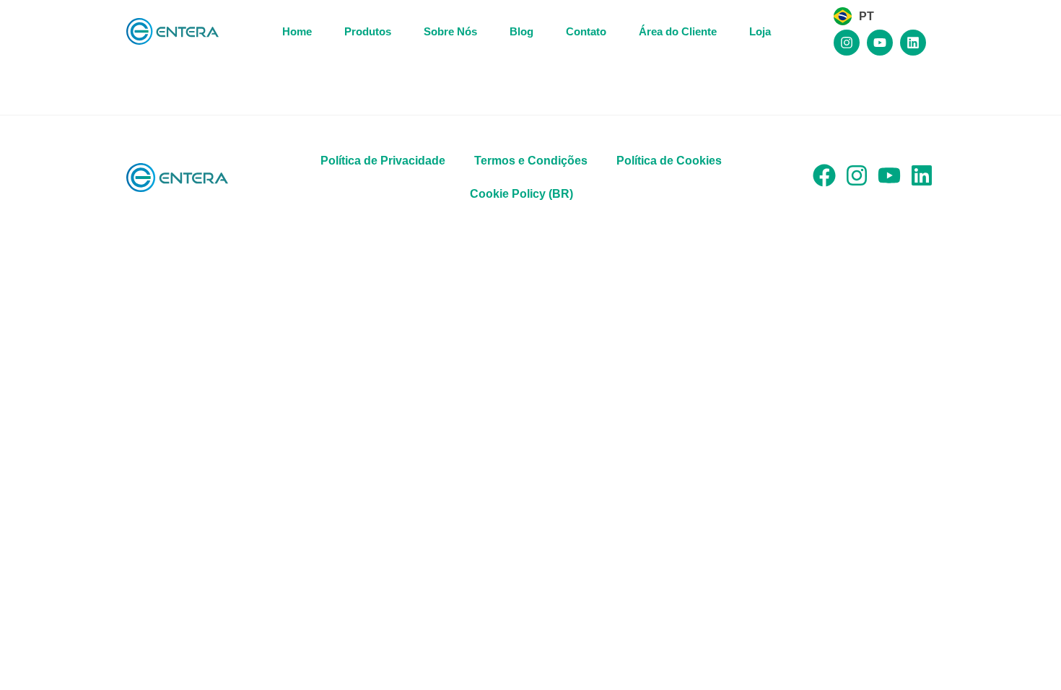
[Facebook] (824, 175)
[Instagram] (847, 43)
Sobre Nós (450, 31)
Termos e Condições (531, 160)
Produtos (367, 31)
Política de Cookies (669, 160)
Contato (586, 31)
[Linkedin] (913, 43)
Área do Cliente (678, 31)
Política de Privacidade (382, 160)
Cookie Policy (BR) (521, 194)
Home (297, 31)
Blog (521, 31)
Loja (760, 31)
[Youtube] (880, 43)
